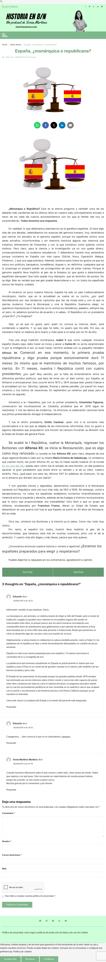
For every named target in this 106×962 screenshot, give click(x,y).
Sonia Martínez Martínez (25, 759)
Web (4, 868)
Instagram (53, 921)
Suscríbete (10, 6)
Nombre (6, 841)
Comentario (8, 813)
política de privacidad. (43, 896)
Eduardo (17, 596)
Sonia (7, 57)
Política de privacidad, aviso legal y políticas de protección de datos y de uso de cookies (45, 932)
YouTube (66, 921)
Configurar (49, 959)
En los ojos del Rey (13, 465)
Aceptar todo (10, 959)
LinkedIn (59, 921)
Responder (11, 707)
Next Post (78, 572)
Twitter (47, 921)
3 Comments (30, 57)
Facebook (40, 921)
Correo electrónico (12, 855)
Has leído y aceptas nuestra (30, 896)
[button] (1, 2)
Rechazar (30, 959)
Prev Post (27, 572)
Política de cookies (22, 951)
